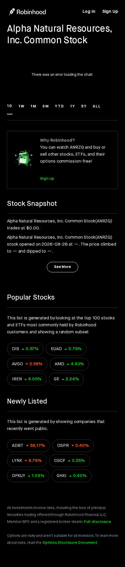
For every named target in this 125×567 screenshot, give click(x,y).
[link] (88, 11)
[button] (9, 108)
